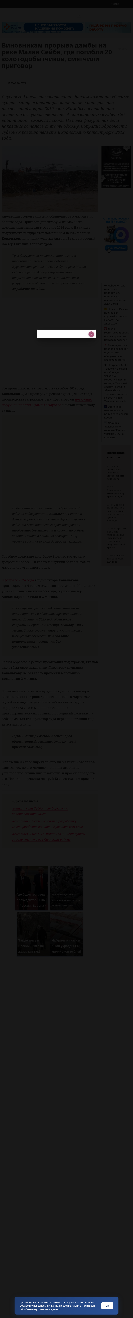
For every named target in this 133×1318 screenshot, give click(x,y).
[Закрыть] (91, 334)
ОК (107, 1305)
